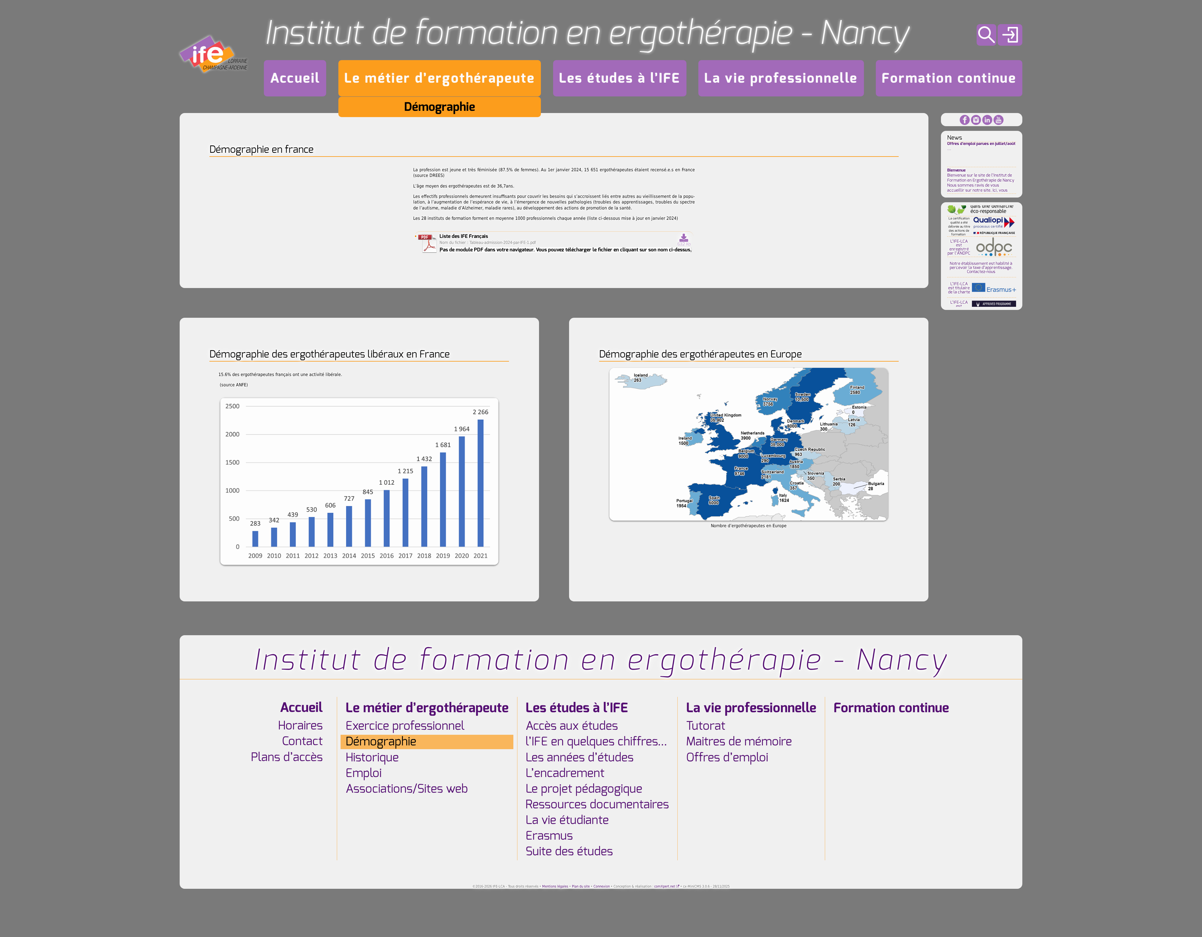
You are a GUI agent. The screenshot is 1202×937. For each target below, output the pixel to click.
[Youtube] (999, 119)
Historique (372, 757)
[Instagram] (976, 119)
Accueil (295, 78)
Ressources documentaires (597, 804)
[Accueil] (213, 54)
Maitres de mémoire (739, 742)
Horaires (300, 726)
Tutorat (705, 726)
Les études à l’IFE (620, 78)
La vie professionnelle (781, 78)
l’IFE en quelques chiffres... (596, 742)
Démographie (439, 107)
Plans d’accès (287, 757)
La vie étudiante (567, 820)
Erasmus (549, 836)
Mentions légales (555, 886)
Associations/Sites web (407, 789)
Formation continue (949, 78)
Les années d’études (580, 757)
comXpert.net (664, 886)
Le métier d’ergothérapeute (439, 78)
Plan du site (581, 886)
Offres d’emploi (727, 757)
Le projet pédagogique (584, 789)
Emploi (364, 773)
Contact (302, 741)
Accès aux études (572, 726)
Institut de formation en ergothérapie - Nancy (586, 32)
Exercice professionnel (405, 726)
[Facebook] (965, 119)
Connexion (601, 886)
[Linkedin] (987, 119)
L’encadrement (565, 773)
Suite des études (569, 851)
